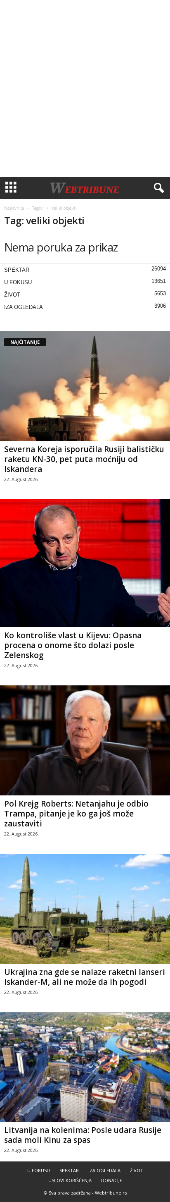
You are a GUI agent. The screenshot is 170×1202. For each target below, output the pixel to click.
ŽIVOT (12, 295)
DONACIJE (111, 1180)
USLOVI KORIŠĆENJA (70, 1180)
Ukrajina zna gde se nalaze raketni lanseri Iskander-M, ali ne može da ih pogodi (84, 977)
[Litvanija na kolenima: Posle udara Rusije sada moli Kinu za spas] (85, 1067)
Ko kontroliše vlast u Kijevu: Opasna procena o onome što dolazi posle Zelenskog (73, 645)
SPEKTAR (16, 270)
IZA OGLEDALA (23, 307)
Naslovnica (14, 208)
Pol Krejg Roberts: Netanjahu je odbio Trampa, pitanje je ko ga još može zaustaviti (76, 813)
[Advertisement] (85, 88)
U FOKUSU (18, 282)
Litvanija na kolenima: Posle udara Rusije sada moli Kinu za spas (82, 1135)
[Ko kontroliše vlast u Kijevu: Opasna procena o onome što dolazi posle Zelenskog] (85, 563)
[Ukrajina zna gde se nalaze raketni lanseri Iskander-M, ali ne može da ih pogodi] (85, 909)
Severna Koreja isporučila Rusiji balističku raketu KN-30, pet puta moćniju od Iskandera (84, 459)
